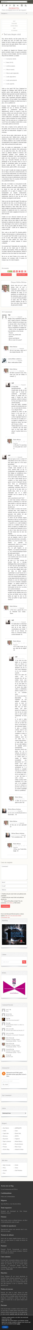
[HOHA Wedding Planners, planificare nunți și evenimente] (14, 994)
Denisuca (5, 1136)
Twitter (6, 5)
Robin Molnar (13, 346)
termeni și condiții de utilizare (17, 1240)
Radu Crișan (18, 1146)
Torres (16, 1167)
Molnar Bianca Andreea (14, 809)
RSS (26, 5)
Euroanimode (15, 1249)
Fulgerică (17, 1138)
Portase (5, 1146)
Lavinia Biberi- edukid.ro (14, 359)
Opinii (14, 28)
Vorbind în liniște (19, 1149)
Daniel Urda (18, 1133)
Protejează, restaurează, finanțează (15, 1035)
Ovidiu (16, 1165)
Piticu (4, 1167)
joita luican (9, 1028)
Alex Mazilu (6, 1128)
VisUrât (5, 1170)
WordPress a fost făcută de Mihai (12, 1204)
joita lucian (9, 1033)
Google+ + (19, 271)
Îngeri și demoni (7, 1141)
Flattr (25, 271)
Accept (5, 1327)
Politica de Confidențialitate (8, 1196)
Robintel (14, 8)
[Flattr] (9, 271)
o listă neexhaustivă (6, 1222)
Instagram (22, 5)
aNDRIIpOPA (18, 1128)
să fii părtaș (10, 902)
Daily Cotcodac (7, 1165)
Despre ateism (9, 1015)
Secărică (3, 1278)
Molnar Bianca (18, 1141)
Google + (10, 5)
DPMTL (17, 1136)
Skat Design (23, 1211)
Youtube (14, 5)
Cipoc (16, 1130)
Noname (8, 1014)
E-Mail (22, 271)
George (8, 1055)
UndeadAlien (9, 1049)
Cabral (4, 1130)
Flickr (18, 5)
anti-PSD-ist (14, 1189)
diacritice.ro (16, 1280)
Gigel (7, 1018)
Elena (7, 1023)
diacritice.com (4, 1285)
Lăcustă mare (9, 1056)
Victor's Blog (6, 1149)
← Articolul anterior (6, 274)
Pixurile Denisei (19, 1144)
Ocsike (4, 1144)
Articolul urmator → (22, 274)
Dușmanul (5, 1138)
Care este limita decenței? (12, 1020)
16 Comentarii (14, 30)
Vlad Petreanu (18, 1170)
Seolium (12, 1253)
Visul (7, 1011)
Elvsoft (9, 1249)
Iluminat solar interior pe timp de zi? (15, 1030)
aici (26, 1229)
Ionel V (8, 1009)
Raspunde (20, 316)
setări (18, 1323)
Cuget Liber (6, 1133)
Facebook (2, 5)
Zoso (4, 1173)
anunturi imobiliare (17, 1251)
